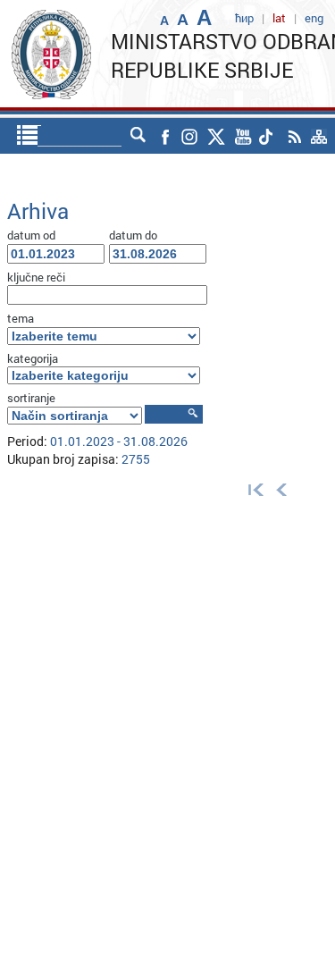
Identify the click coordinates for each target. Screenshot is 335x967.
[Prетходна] (282, 489)
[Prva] (251, 489)
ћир (244, 18)
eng (314, 18)
